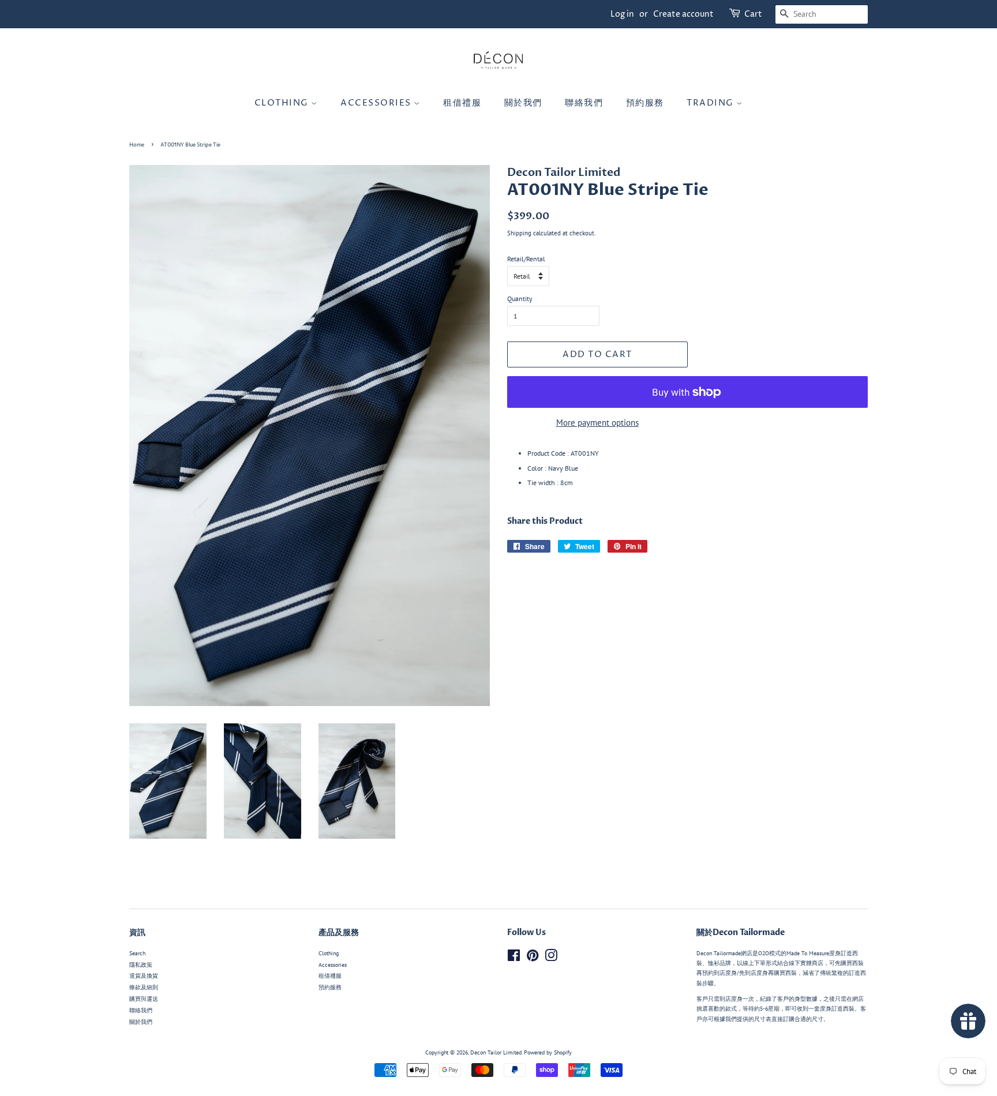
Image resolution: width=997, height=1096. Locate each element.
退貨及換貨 (143, 975)
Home (136, 145)
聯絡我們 (584, 103)
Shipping (519, 233)
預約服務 (645, 103)
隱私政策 (140, 965)
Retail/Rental (526, 258)
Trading (711, 103)
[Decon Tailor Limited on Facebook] (513, 958)
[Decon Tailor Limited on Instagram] (551, 958)
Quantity (520, 298)
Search (137, 953)
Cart (753, 14)
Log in (622, 14)
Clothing (283, 103)
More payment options (597, 422)
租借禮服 (462, 103)
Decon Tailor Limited (496, 1052)
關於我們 (523, 103)
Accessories (377, 103)
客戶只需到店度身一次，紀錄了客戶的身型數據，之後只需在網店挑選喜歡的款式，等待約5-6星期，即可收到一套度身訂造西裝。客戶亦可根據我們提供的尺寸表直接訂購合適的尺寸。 (781, 1009)
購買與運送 (143, 999)
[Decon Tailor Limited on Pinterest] (532, 958)
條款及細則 (143, 987)
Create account (683, 14)
